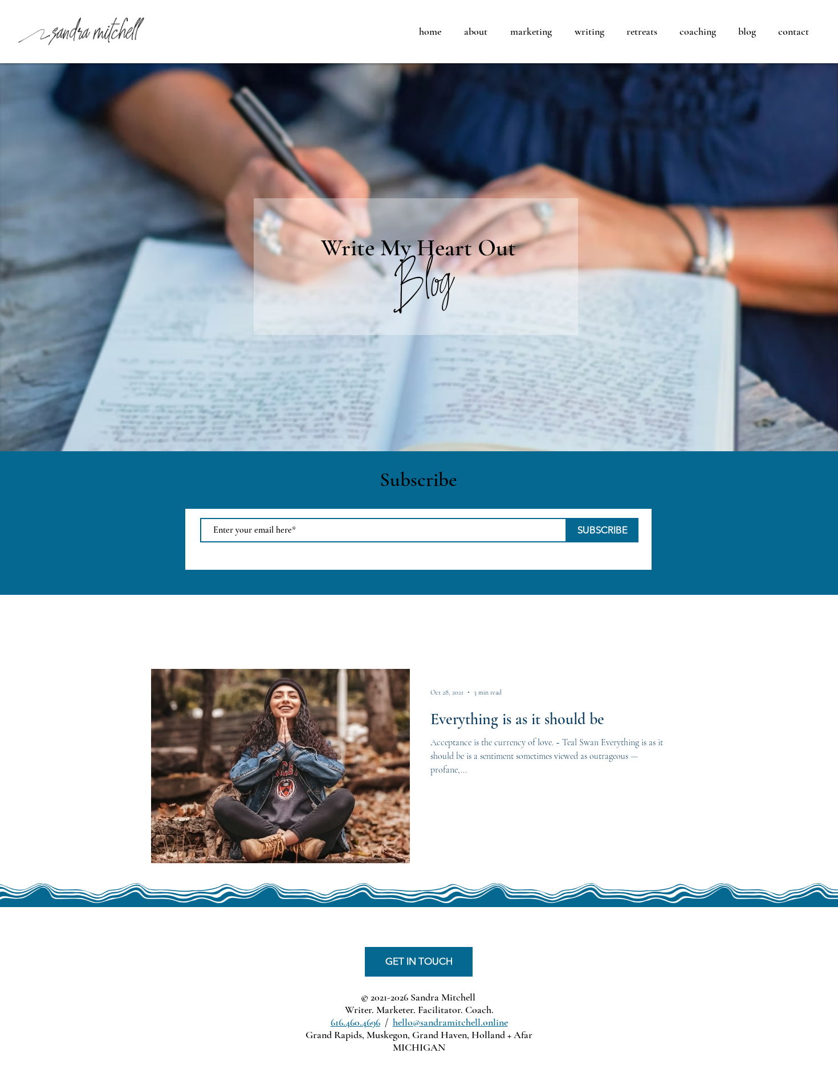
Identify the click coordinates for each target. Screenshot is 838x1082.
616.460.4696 (355, 1022)
